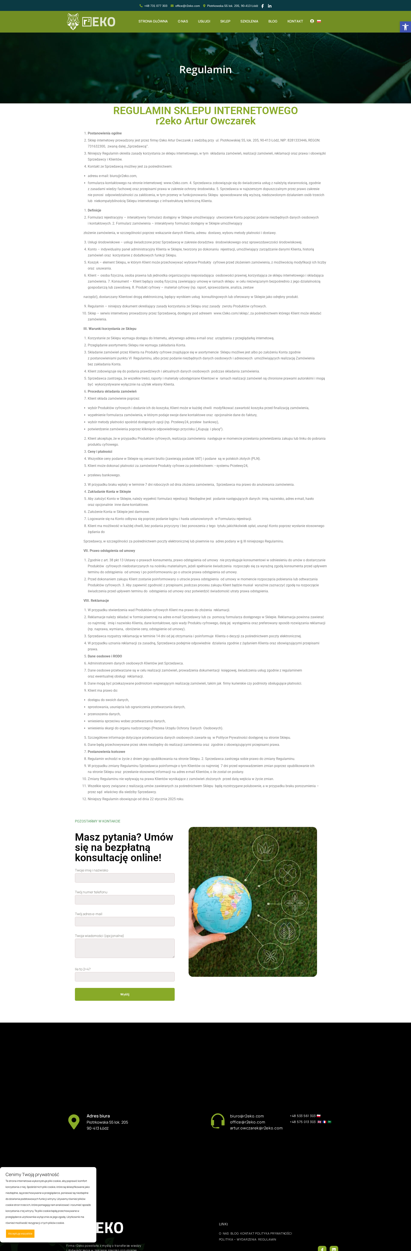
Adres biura (98, 1116)
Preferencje (82, 1233)
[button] (405, 27)
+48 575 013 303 (303, 1122)
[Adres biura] (73, 1121)
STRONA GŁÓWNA (153, 21)
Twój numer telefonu (91, 892)
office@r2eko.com (187, 5)
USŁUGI (204, 21)
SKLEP (225, 21)
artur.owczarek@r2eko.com (257, 1127)
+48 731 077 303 (155, 5)
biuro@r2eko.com (247, 1115)
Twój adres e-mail (88, 913)
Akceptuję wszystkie (20, 1233)
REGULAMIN (266, 1239)
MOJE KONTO (312, 22)
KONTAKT (295, 21)
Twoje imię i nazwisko (91, 870)
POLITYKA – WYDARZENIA (238, 1239)
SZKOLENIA (249, 21)
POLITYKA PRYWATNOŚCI (273, 1233)
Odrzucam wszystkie (54, 1233)
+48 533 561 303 (303, 1116)
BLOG (272, 21)
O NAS (183, 21)
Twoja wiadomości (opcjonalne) (99, 935)
